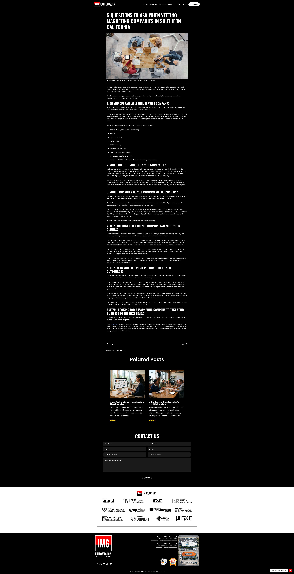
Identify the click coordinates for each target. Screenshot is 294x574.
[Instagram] (100, 564)
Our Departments (165, 4)
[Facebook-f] (97, 564)
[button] (118, 350)
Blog (184, 4)
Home (145, 4)
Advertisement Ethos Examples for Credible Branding (164, 403)
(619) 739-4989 (159, 547)
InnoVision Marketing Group (146, 571)
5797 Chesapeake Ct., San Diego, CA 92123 (167, 545)
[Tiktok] (107, 564)
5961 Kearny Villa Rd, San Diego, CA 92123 (168, 538)
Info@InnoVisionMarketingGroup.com (169, 540)
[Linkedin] (104, 564)
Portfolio (177, 4)
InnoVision (114, 324)
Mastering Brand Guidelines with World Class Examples (127, 403)
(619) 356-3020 (154, 540)
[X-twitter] (111, 564)
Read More (113, 420)
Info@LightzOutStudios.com (171, 547)
